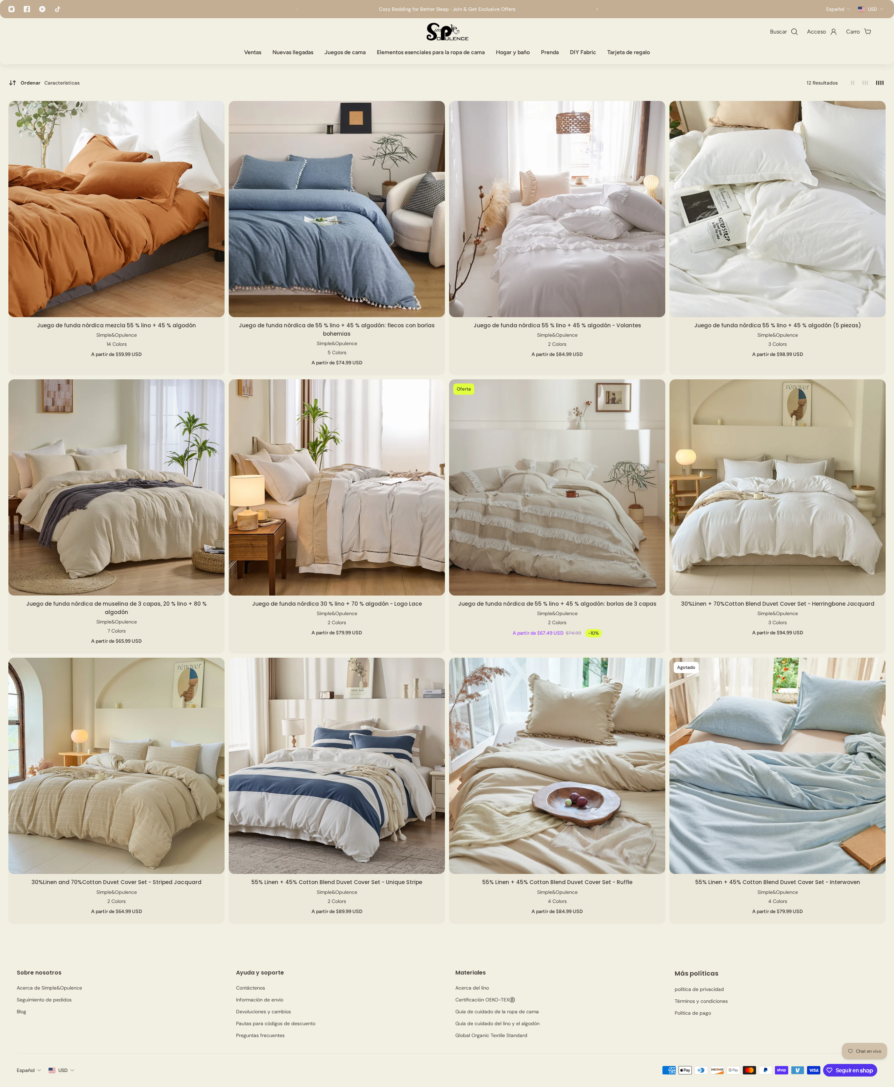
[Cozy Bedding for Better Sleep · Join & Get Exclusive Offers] (447, 9)
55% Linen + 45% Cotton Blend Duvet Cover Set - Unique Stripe (336, 882)
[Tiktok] (57, 9)
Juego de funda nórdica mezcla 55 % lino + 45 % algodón (116, 325)
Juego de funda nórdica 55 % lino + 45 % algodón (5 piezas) (777, 325)
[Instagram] (11, 9)
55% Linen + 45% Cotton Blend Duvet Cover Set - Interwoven (777, 882)
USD (63, 1070)
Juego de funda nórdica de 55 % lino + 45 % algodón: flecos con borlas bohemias (337, 329)
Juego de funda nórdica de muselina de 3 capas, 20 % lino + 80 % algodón (116, 608)
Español (26, 1070)
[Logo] (447, 31)
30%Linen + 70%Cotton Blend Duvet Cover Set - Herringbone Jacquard (777, 603)
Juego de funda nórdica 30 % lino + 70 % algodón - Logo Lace (337, 603)
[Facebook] (27, 9)
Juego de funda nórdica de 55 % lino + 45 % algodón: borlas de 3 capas (557, 603)
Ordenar (50, 83)
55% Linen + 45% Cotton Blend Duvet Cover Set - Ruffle (557, 882)
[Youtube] (42, 9)
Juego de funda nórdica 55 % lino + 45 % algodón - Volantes (557, 325)
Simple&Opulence (116, 335)
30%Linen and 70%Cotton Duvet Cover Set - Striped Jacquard (116, 882)
